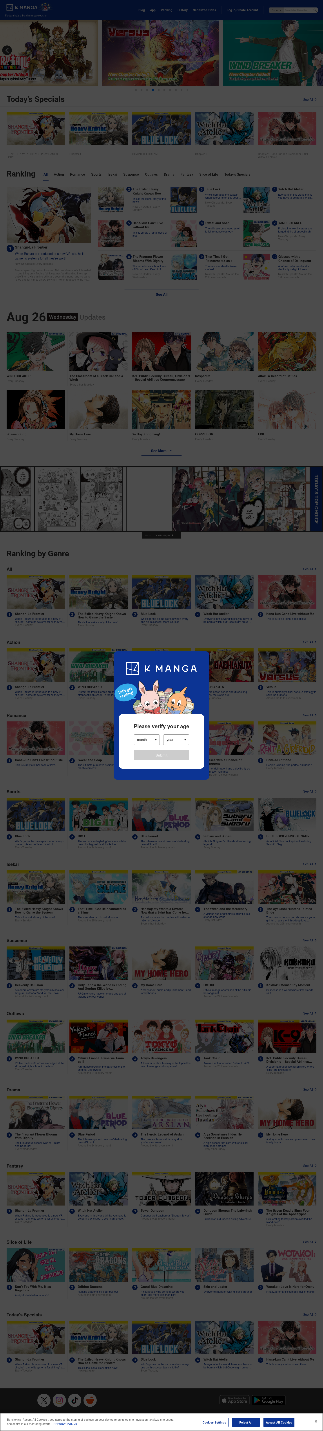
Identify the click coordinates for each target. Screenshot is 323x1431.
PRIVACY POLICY (65, 1424)
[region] (161, 1422)
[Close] (316, 1421)
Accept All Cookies (279, 1422)
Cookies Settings (214, 1422)
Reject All (245, 1422)
